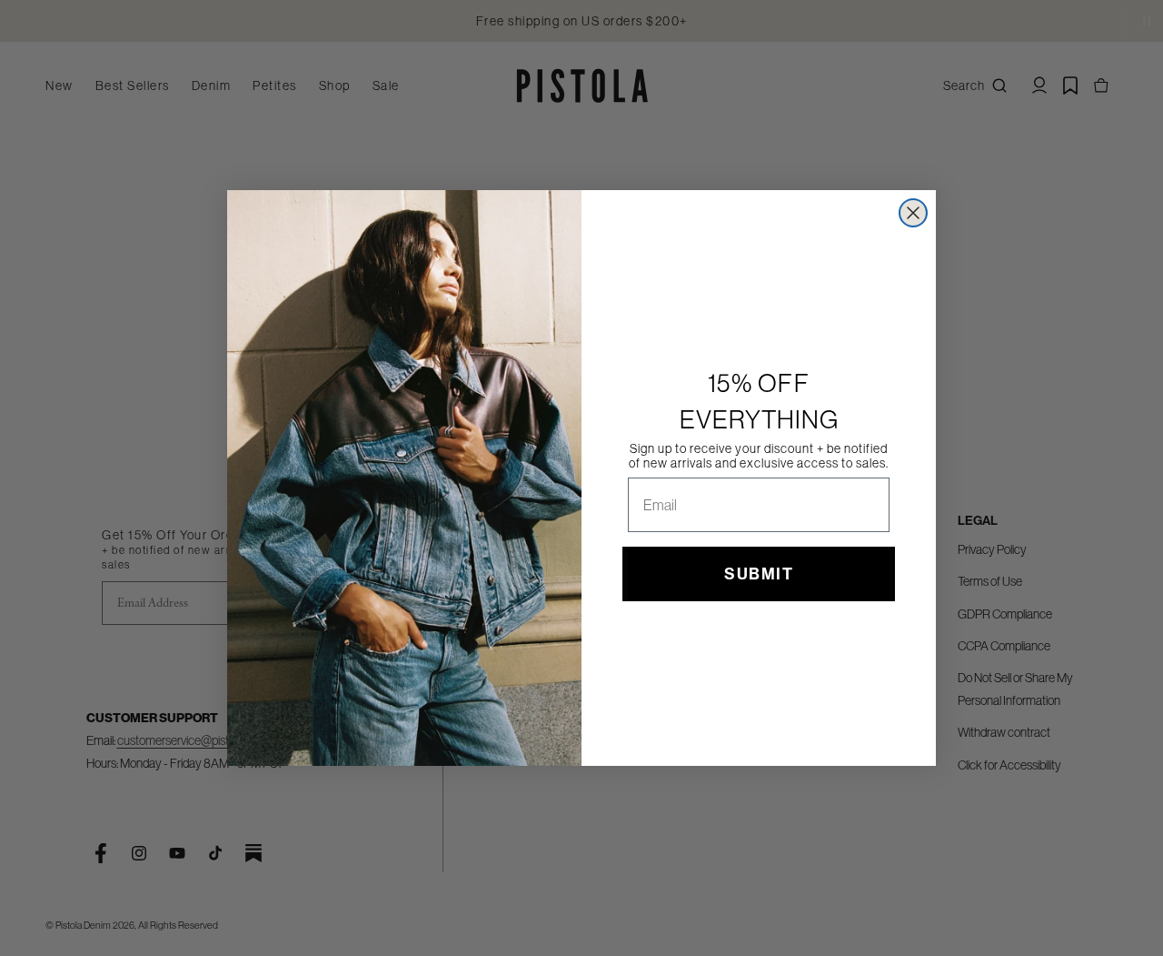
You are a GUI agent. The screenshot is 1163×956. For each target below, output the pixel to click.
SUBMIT (758, 574)
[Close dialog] (913, 212)
